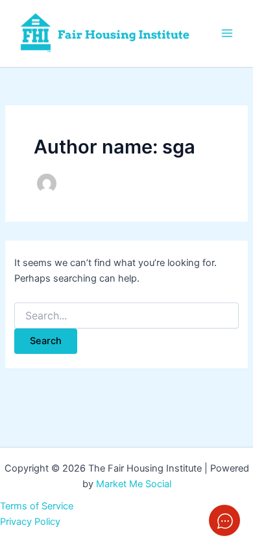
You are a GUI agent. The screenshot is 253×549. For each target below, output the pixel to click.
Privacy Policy (30, 522)
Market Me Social (133, 484)
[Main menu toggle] (227, 33)
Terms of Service (36, 506)
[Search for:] (126, 315)
